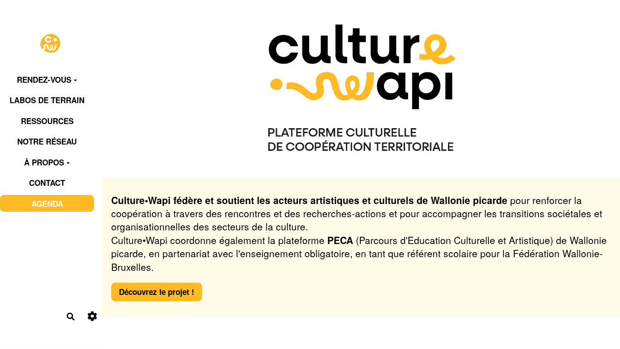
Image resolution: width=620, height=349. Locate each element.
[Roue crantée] (92, 316)
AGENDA (47, 203)
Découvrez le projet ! (156, 291)
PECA (340, 240)
